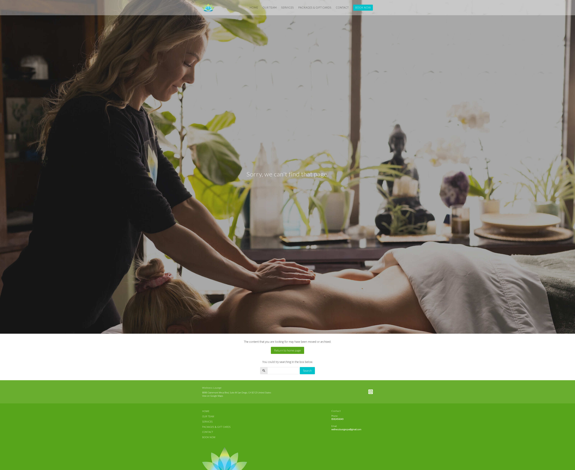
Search (307, 370)
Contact (342, 7)
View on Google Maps (212, 395)
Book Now (363, 7)
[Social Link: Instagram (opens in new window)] (370, 391)
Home (254, 7)
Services (287, 7)
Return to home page (287, 350)
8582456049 (337, 419)
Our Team (270, 7)
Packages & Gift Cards (314, 7)
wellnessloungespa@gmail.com (346, 429)
